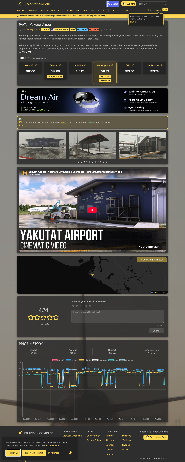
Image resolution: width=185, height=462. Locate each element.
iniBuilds (78, 65)
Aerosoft (29, 65)
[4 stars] (86, 306)
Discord (114, 3)
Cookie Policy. (52, 445)
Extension (123, 10)
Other (125, 449)
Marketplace (103, 65)
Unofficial (105, 80)
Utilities (110, 449)
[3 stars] (82, 306)
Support (131, 3)
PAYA (73, 30)
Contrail (54, 65)
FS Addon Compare (37, 4)
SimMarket (153, 65)
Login (158, 10)
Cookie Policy (93, 435)
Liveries (126, 444)
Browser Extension (72, 435)
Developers (88, 10)
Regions (101, 10)
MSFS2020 (82, 30)
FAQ (113, 10)
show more (25, 52)
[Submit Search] (165, 3)
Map (78, 10)
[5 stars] (89, 306)
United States (61, 30)
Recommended (55, 77)
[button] (42, 145)
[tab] (78, 162)
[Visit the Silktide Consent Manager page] (70, 453)
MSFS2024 (94, 30)
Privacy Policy (94, 440)
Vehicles (126, 440)
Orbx (128, 65)
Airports (33, 10)
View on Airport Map (152, 259)
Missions (126, 435)
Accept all (13, 453)
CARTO (164, 292)
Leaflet (155, 292)
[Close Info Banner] (165, 16)
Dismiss (134, 22)
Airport (45, 30)
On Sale (69, 10)
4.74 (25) (107, 29)
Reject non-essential (34, 453)
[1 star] (73, 306)
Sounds (109, 454)
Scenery (44, 10)
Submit (156, 331)
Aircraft (21, 10)
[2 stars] (78, 306)
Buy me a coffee (158, 437)
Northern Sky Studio (31, 29)
